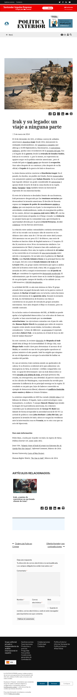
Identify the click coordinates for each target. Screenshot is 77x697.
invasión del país (53, 151)
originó (52, 268)
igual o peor (32, 162)
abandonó (29, 142)
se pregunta (47, 330)
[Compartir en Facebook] (50, 114)
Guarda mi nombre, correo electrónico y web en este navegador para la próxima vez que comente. (37, 611)
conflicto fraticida (56, 389)
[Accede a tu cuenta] (68, 35)
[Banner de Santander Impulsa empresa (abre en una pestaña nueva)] (38, 8)
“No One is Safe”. (37, 458)
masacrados (58, 176)
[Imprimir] (71, 114)
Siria (14, 188)
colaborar (16, 225)
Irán (29, 188)
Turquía (21, 188)
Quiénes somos (9, 2)
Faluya (58, 276)
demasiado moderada (51, 273)
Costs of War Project (36, 453)
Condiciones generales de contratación (26, 657)
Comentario (22, 571)
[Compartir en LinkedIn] (62, 114)
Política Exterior (60, 642)
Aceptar (42, 683)
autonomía (55, 182)
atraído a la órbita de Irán (28, 375)
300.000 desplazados (34, 282)
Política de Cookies (14, 694)
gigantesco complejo (46, 145)
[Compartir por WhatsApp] (58, 114)
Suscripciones (27, 644)
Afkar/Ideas (58, 649)
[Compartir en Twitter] (54, 114)
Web (49, 600)
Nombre (20, 600)
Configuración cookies (10, 687)
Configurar (66, 683)
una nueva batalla (49, 253)
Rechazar (54, 683)
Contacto (19, 2)
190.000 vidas (54, 397)
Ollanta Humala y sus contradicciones (55, 545)
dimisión (39, 340)
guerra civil (39, 213)
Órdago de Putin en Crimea (22, 545)
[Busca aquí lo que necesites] (71, 34)
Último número (64, 21)
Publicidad (42, 644)
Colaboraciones (44, 642)
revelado (41, 324)
